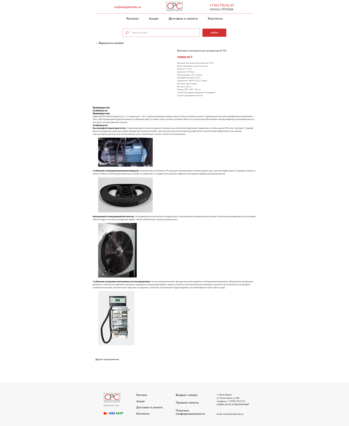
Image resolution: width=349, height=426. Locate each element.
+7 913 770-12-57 (221, 5)
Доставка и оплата (183, 18)
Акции (154, 18)
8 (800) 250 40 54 (225, 404)
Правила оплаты (187, 402)
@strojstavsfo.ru (235, 414)
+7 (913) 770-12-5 (236, 401)
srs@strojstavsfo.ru (127, 7)
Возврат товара (186, 395)
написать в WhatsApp (221, 8)
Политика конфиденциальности (190, 412)
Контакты (215, 18)
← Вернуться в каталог (109, 43)
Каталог (132, 18)
